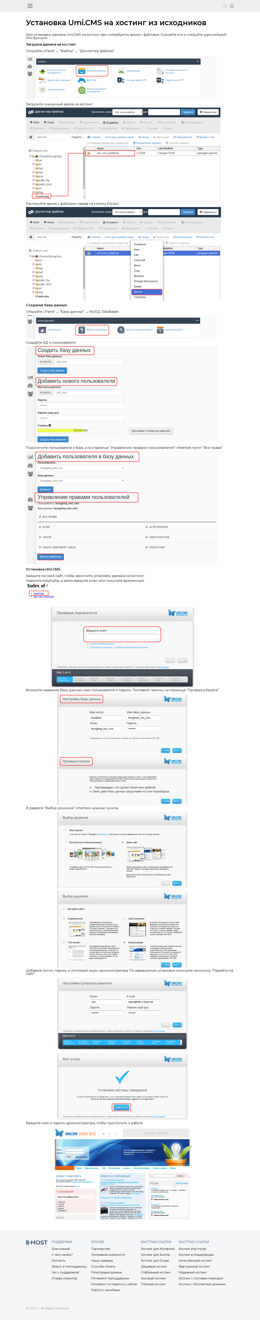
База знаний (61, 1248)
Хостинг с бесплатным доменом (202, 1284)
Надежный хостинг (193, 1272)
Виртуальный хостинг (194, 1266)
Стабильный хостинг (156, 1272)
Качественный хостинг (195, 1260)
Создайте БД (37, 342)
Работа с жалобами (105, 1290)
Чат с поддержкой (65, 1272)
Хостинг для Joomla (155, 1254)
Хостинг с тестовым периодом (201, 1278)
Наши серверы (102, 1260)
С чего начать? (62, 1254)
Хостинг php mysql (192, 1248)
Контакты (58, 1260)
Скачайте (169, 35)
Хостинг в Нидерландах (196, 1254)
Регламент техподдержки (110, 1278)
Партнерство (100, 1248)
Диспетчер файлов (96, 51)
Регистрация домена (106, 1272)
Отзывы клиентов (64, 1278)
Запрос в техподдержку (69, 1266)
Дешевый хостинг (154, 1266)
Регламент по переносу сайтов (114, 1284)
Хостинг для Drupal (155, 1260)
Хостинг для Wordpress (158, 1248)
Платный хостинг (153, 1284)
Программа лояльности (108, 1254)
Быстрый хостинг (153, 1278)
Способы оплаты (103, 1266)
